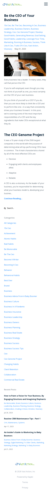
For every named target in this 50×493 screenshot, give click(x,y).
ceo (14, 32)
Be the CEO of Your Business (19, 17)
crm (5, 422)
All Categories (10, 223)
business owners (22, 29)
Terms (25, 482)
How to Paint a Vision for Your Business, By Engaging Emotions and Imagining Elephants (25, 397)
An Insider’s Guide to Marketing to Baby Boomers (22, 434)
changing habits (11, 364)
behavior (8, 270)
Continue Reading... (13, 198)
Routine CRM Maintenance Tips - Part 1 (22, 418)
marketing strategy (11, 445)
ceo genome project (26, 32)
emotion (31, 409)
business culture (11, 301)
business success (11, 343)
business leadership (13, 317)
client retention (11, 369)
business (8, 291)
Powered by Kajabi (25, 477)
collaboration (10, 374)
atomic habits (10, 238)
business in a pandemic (14, 306)
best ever (8, 280)
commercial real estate (14, 380)
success (36, 42)
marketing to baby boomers (29, 445)
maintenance (12, 422)
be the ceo (17, 25)
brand (6, 285)
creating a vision (21, 409)
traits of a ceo (20, 45)
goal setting (40, 35)
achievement (9, 233)
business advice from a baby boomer (20, 296)
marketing (8, 42)
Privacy (25, 487)
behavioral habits (12, 275)
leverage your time (35, 39)
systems (21, 422)
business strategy (12, 338)
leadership (21, 39)
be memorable (10, 249)
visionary (8, 49)
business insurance (12, 312)
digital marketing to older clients (23, 442)
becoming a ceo (30, 25)
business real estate (13, 332)
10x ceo (7, 25)
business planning (12, 327)
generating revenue (25, 35)
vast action (33, 45)
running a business (23, 42)
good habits (9, 39)
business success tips (13, 348)
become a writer (11, 259)
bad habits (9, 244)
